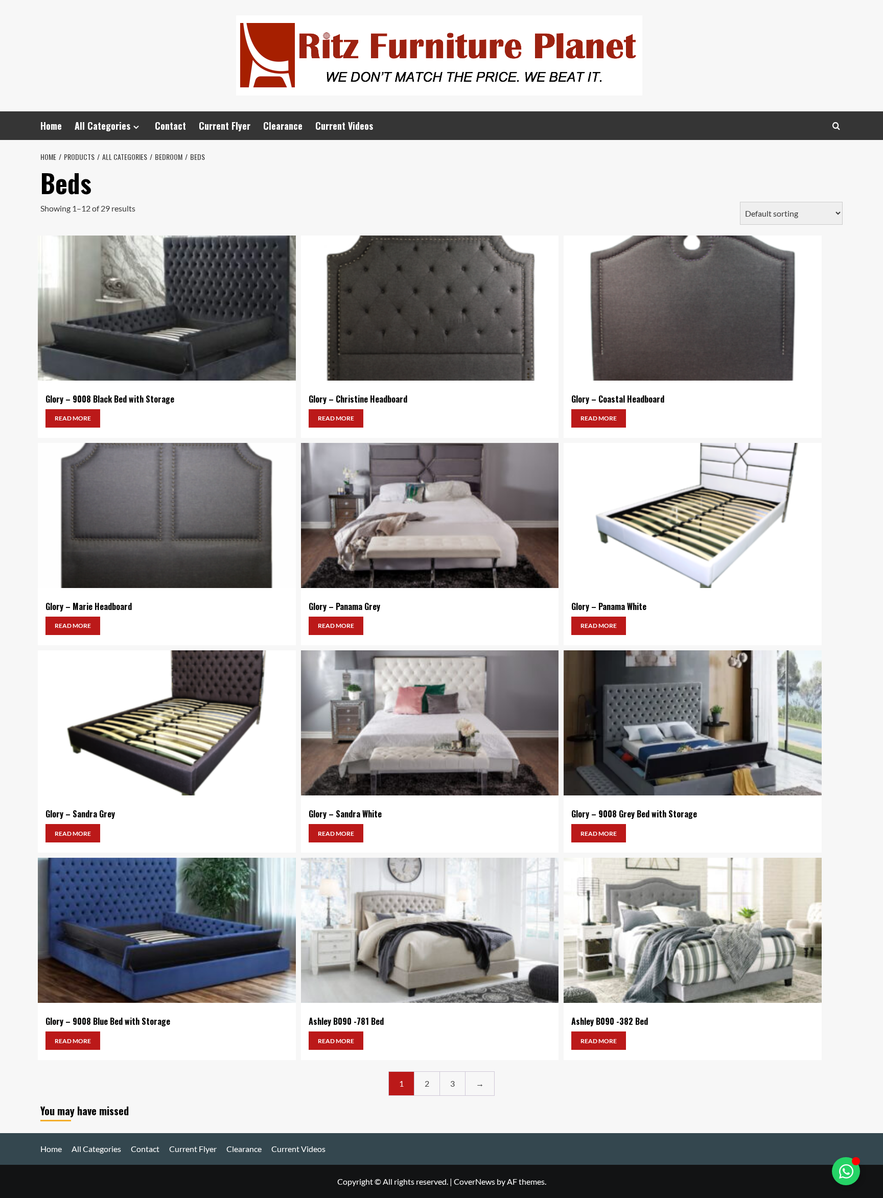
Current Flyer (224, 125)
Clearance (283, 125)
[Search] (836, 126)
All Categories (102, 125)
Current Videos (344, 125)
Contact (170, 125)
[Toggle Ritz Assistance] (846, 1171)
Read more (73, 418)
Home (51, 125)
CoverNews (474, 1181)
